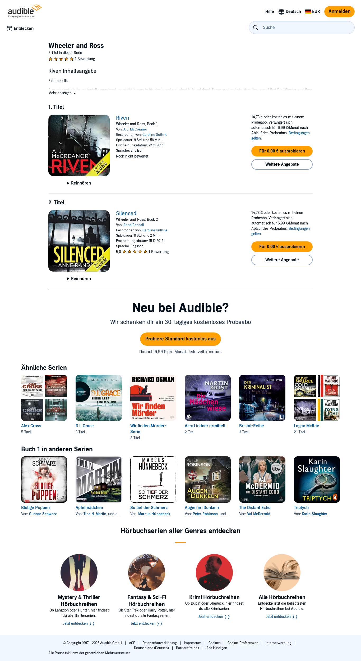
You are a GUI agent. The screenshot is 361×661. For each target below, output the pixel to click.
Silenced (126, 213)
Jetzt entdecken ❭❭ (79, 623)
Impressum (193, 643)
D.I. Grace (85, 426)
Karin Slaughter (314, 514)
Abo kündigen (216, 648)
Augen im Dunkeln (202, 507)
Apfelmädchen (89, 507)
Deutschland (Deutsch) (152, 648)
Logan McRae (306, 426)
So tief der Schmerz (149, 507)
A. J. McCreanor (135, 129)
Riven (122, 118)
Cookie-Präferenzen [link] (243, 643)
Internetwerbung (279, 643)
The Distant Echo (255, 507)
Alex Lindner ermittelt (205, 426)
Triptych (301, 507)
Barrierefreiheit (188, 648)
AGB (132, 643)
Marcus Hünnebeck (154, 514)
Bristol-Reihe (251, 426)
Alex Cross (31, 426)
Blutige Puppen (35, 507)
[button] (62, 93)
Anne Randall (133, 225)
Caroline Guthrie (154, 135)
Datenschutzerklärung (160, 643)
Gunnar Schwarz (43, 514)
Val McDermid (258, 514)
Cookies (215, 643)
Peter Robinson (205, 514)
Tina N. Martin (95, 514)
